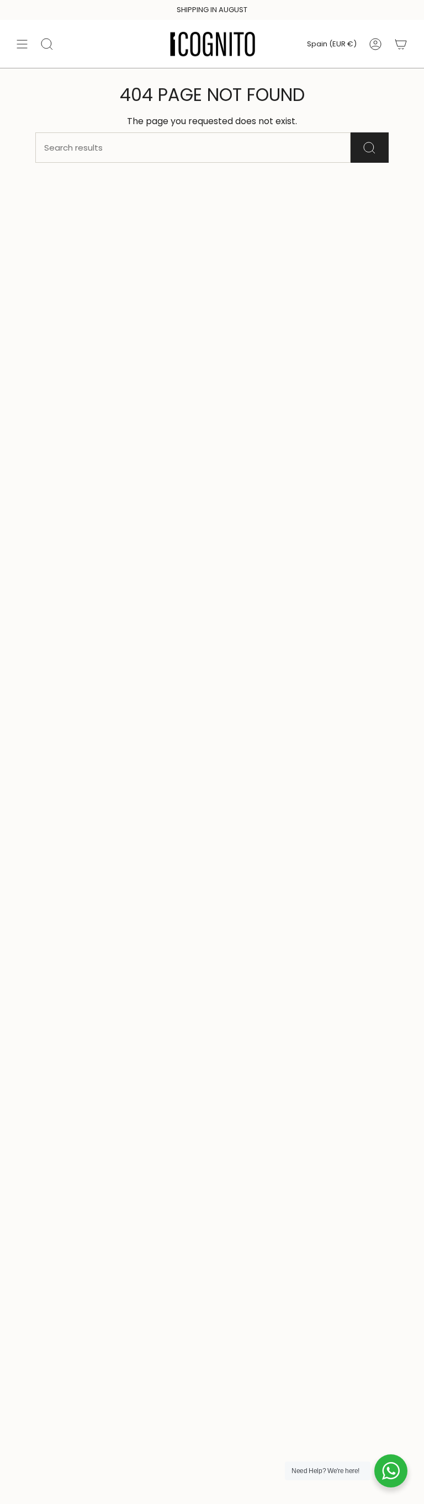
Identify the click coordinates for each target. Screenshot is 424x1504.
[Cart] (401, 43)
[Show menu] (22, 43)
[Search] (370, 147)
